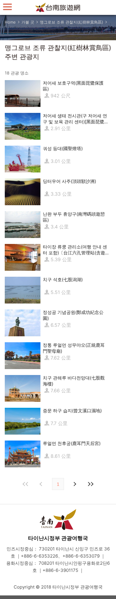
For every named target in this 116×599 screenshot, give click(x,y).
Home (10, 22)
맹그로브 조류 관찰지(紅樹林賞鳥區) (71, 22)
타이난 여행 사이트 (58, 7)
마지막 (90, 484)
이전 (42, 484)
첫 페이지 (26, 484)
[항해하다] (7, 6)
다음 (74, 484)
